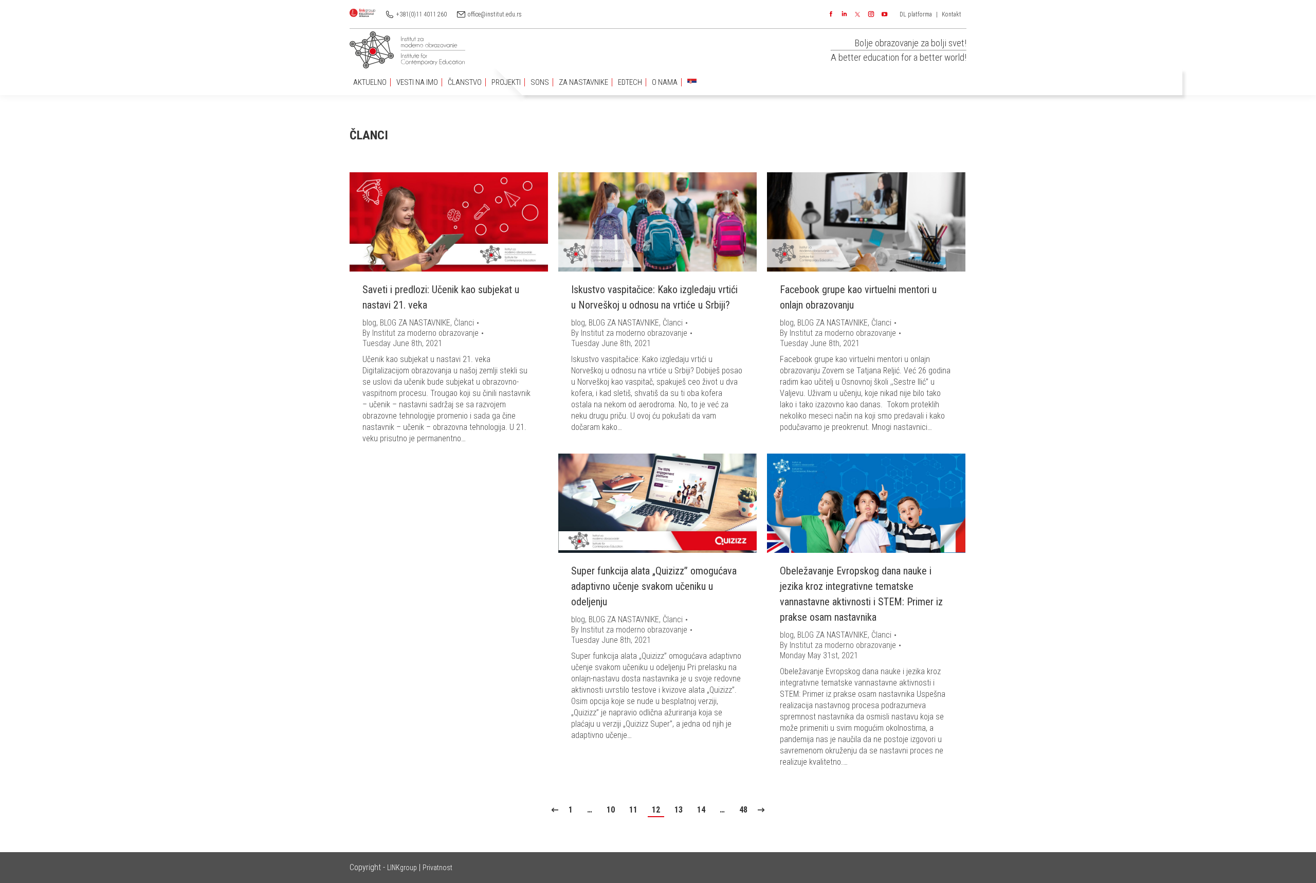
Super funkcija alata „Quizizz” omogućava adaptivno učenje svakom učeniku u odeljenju (654, 586)
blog (369, 323)
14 (701, 810)
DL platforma (916, 14)
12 (656, 810)
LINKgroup (402, 867)
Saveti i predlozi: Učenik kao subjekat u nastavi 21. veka (440, 297)
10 (611, 810)
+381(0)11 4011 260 (421, 14)
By (420, 333)
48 (743, 810)
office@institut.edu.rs (495, 14)
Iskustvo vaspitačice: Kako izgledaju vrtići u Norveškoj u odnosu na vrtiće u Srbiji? (654, 297)
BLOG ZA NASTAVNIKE (415, 323)
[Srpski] (692, 83)
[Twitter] (857, 14)
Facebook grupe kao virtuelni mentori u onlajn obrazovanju (858, 297)
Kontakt (951, 14)
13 (678, 810)
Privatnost (437, 867)
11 (633, 810)
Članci (464, 323)
